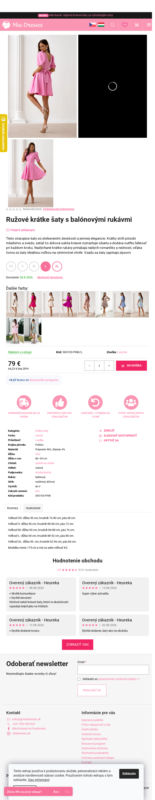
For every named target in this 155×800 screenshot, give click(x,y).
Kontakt (87, 762)
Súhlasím (129, 774)
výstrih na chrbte (44, 463)
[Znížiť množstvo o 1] (89, 366)
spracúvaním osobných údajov (117, 679)
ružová (39, 435)
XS (11, 266)
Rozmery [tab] (12, 508)
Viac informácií (38, 780)
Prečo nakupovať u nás (96, 724)
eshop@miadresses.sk (26, 719)
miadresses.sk (21, 733)
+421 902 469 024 (23, 723)
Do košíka (134, 365)
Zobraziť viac (77, 644)
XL (57, 266)
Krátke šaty (41, 430)
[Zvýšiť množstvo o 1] (109, 366)
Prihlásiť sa (92, 690)
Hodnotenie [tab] (33, 508)
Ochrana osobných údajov (98, 757)
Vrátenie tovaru (91, 734)
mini (37, 454)
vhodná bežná (43, 472)
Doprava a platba (92, 720)
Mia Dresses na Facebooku (29, 728)
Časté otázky (90, 729)
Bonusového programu (43, 380)
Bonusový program (94, 743)
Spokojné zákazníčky (95, 738)
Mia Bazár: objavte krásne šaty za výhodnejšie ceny (76, 15)
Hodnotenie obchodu (78, 561)
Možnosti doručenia (50, 277)
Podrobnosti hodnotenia (58, 209)
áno (37, 491)
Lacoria (122, 352)
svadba (39, 440)
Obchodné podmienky (95, 753)
